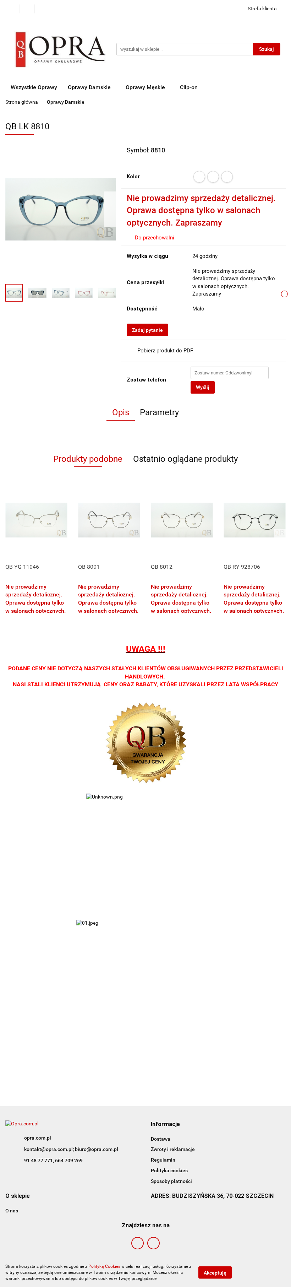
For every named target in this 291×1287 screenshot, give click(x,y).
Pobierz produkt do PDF (165, 350)
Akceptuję (215, 1273)
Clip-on (189, 87)
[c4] (227, 177)
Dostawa (160, 1139)
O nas (11, 1210)
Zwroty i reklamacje (173, 1149)
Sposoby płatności (171, 1181)
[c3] (213, 177)
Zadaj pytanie (147, 330)
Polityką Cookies (104, 1266)
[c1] (199, 177)
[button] (165, 1124)
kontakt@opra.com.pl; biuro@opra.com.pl (71, 1149)
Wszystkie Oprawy (34, 87)
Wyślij (202, 387)
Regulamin (163, 1160)
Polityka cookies (169, 1170)
